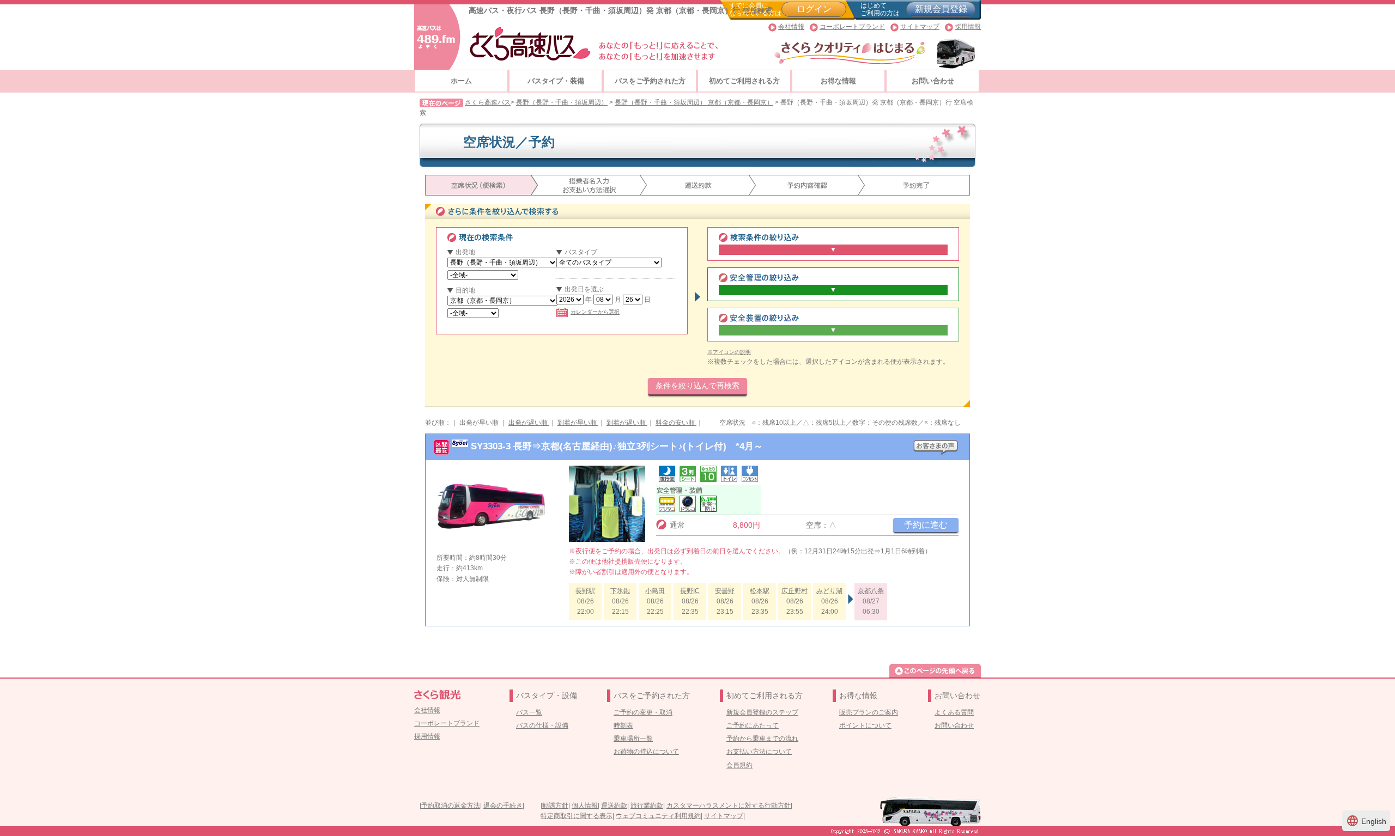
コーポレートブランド (852, 26)
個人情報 (585, 805)
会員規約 (739, 765)
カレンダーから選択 (595, 312)
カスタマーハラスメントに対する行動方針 (728, 805)
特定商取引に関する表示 (576, 816)
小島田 (655, 591)
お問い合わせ (933, 81)
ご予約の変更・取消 (643, 712)
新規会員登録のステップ (762, 712)
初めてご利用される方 (744, 81)
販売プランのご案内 (868, 712)
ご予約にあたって (752, 725)
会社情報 (791, 26)
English (1366, 820)
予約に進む (926, 524)
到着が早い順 (577, 422)
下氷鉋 (620, 591)
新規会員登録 (941, 9)
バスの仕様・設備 (542, 725)
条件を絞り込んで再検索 (697, 385)
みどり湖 (829, 591)
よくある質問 (954, 712)
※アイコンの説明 (729, 352)
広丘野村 (794, 591)
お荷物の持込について (646, 751)
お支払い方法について (759, 751)
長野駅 (585, 591)
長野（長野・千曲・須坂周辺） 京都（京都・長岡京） (694, 102)
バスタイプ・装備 (555, 81)
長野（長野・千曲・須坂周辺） (562, 102)
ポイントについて (865, 725)
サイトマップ (919, 26)
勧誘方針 (555, 805)
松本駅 (759, 591)
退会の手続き (503, 805)
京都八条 (871, 591)
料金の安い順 (676, 422)
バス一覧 (529, 712)
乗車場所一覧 (633, 738)
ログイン (814, 9)
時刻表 (623, 725)
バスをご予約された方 (650, 81)
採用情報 (968, 26)
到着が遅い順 (626, 422)
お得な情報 (838, 81)
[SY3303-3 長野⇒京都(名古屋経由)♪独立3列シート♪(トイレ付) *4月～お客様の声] (935, 444)
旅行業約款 (646, 805)
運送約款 (614, 805)
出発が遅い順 (528, 422)
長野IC (690, 591)
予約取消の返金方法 (450, 805)
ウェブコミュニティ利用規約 (658, 816)
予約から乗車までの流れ (762, 738)
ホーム (461, 81)
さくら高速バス (488, 102)
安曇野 (725, 591)
